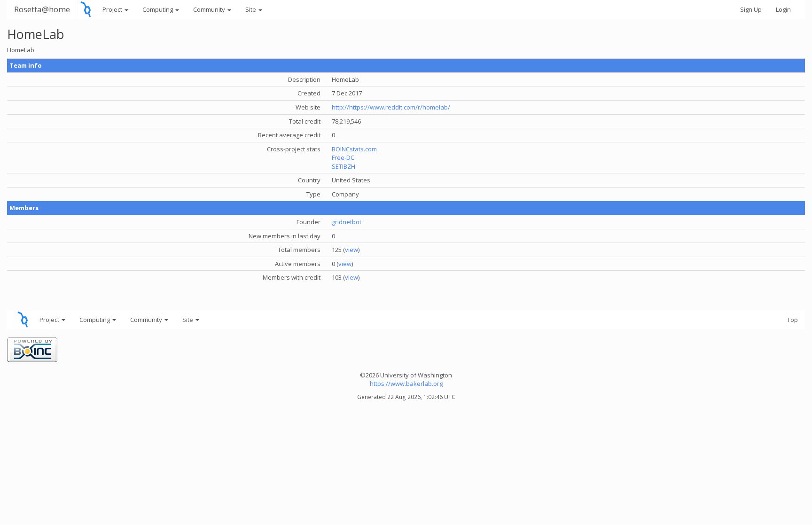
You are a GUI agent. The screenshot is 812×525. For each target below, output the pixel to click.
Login (783, 9)
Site (251, 9)
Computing (158, 9)
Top (792, 319)
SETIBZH (343, 166)
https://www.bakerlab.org (406, 383)
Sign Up (751, 9)
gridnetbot (346, 222)
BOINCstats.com (354, 149)
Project (113, 9)
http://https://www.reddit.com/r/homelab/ (391, 107)
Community (209, 9)
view (351, 249)
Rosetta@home (42, 9)
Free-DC (343, 157)
